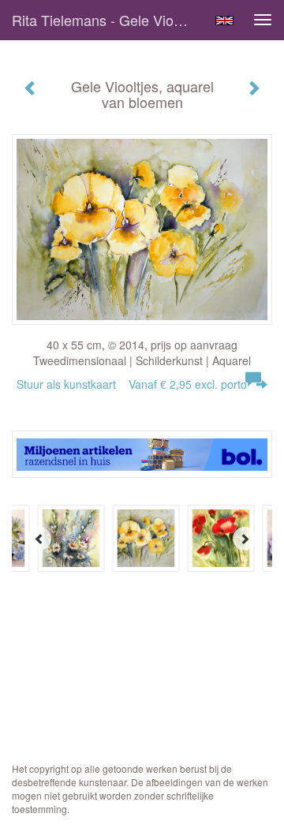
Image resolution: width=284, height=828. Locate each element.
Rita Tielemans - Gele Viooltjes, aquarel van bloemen (109, 19)
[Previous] (39, 538)
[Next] (244, 538)
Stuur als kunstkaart (132, 384)
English (224, 20)
